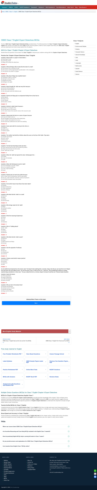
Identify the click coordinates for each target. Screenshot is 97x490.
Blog (76, 7)
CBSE (10, 7)
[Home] (10, 2)
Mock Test (70, 7)
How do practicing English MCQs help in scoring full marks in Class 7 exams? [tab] (23, 436)
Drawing (77, 49)
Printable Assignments (9, 471)
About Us (30, 460)
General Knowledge (80, 54)
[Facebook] (95, 476)
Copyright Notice (31, 469)
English (15, 11)
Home (3, 11)
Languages (78, 63)
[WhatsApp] (95, 470)
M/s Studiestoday (15, 487)
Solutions (41, 7)
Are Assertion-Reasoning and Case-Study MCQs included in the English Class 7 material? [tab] (26, 431)
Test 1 (36, 303)
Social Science (78, 71)
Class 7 (11, 11)
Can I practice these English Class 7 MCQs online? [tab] (16, 446)
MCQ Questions (50, 7)
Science (77, 74)
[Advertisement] (46, 25)
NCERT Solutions (24, 7)
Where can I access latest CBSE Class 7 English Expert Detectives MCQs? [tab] (22, 426)
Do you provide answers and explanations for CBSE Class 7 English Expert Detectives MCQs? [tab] (28, 441)
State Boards (82, 7)
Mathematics (78, 66)
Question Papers (8, 466)
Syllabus (6, 460)
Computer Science (79, 52)
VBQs (5, 476)
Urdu (76, 57)
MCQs (5, 478)
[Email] (95, 473)
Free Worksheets (60, 7)
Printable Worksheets (9, 473)
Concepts (6, 469)
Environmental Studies (80, 46)
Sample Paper (7, 462)
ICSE (15, 7)
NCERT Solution (8, 464)
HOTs (5, 475)
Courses (4, 7)
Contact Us (30, 462)
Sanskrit (77, 68)
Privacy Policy (31, 467)
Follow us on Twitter (32, 464)
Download (33, 7)
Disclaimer (30, 466)
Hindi (76, 60)
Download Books (8, 467)
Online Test (6, 480)
